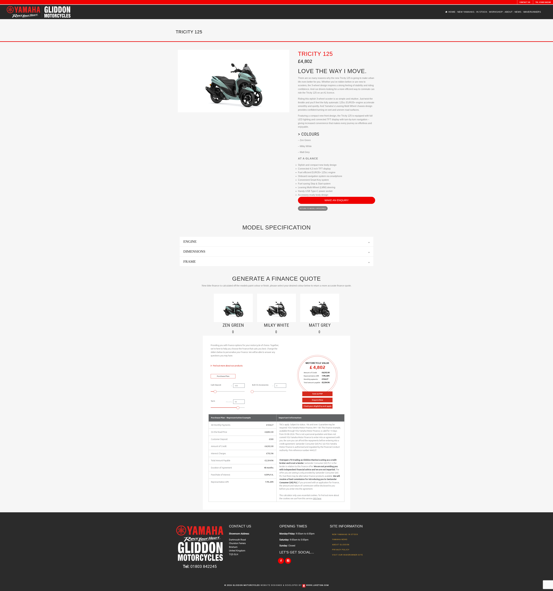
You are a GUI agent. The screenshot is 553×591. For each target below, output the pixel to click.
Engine (190, 241)
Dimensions (194, 251)
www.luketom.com (317, 585)
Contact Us (524, 2)
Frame (189, 261)
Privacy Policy (340, 550)
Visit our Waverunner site (347, 555)
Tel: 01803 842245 (543, 2)
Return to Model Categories (313, 208)
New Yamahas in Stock (345, 534)
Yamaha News (339, 539)
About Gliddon (340, 545)
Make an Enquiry (337, 200)
